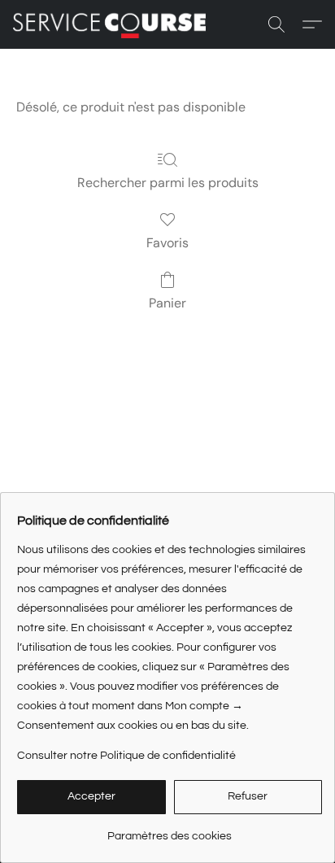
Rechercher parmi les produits (168, 182)
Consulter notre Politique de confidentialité (126, 755)
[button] (114, 24)
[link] (169, 830)
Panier (167, 303)
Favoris (167, 242)
